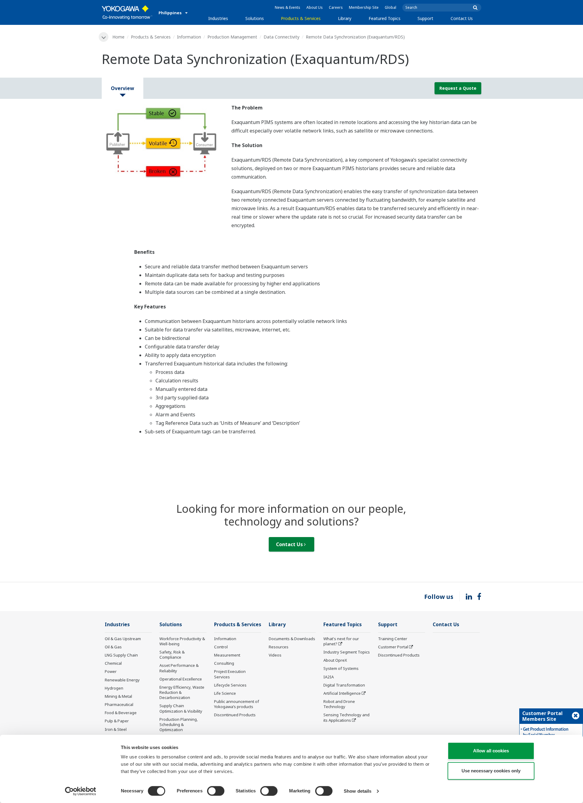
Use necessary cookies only (491, 770)
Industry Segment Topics (346, 652)
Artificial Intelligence (342, 693)
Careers (336, 7)
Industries (218, 18)
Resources (278, 647)
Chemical (113, 663)
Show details (357, 791)
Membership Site (364, 7)
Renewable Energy (122, 680)
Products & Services (301, 18)
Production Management (232, 37)
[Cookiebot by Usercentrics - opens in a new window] (80, 791)
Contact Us (462, 18)
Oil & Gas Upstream (123, 638)
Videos (275, 655)
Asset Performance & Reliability (179, 668)
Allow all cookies (491, 750)
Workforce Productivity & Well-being (182, 641)
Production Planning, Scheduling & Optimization (178, 724)
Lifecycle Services (230, 685)
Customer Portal (393, 647)
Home (118, 37)
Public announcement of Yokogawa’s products (236, 704)
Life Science (225, 693)
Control (221, 647)
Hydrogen (114, 688)
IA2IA (328, 677)
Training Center (392, 638)
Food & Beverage (121, 712)
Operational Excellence (180, 679)
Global (390, 7)
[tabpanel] (162, 142)
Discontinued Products (235, 714)
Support (425, 18)
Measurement (227, 655)
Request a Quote (457, 88)
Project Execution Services (230, 674)
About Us (314, 7)
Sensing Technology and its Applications (346, 717)
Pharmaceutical (119, 704)
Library (344, 18)
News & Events (287, 7)
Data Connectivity (281, 37)
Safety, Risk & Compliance (172, 654)
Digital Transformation (344, 685)
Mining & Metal (118, 696)
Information (189, 37)
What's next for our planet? (341, 641)
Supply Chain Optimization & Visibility (180, 708)
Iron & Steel (116, 729)
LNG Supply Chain (121, 655)
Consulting (224, 663)
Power (111, 671)
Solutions (254, 18)
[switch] (215, 791)
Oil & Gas (113, 647)
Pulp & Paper (117, 721)
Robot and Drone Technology (339, 704)
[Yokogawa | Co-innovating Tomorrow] (127, 12)
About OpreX (335, 660)
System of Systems (341, 668)
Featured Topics (385, 18)
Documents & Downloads (292, 638)
